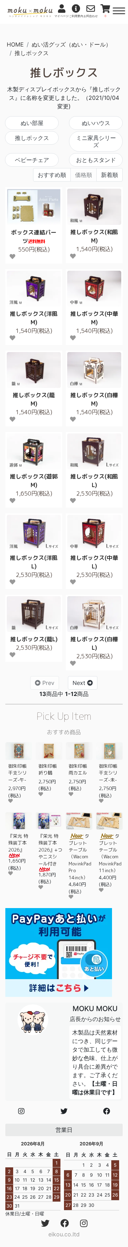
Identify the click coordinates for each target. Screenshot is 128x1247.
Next (80, 682)
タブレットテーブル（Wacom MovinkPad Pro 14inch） (80, 857)
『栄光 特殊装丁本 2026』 (18, 843)
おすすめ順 (52, 174)
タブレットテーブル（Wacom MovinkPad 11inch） (110, 853)
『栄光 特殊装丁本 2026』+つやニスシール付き (50, 850)
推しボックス (32, 52)
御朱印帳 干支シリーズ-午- (19, 773)
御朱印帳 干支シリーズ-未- (110, 773)
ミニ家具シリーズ (96, 141)
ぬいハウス (96, 122)
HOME (15, 44)
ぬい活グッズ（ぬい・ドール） (71, 44)
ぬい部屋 (32, 122)
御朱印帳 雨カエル (80, 769)
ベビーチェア (32, 159)
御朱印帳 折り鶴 (50, 769)
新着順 (109, 174)
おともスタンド (96, 159)
